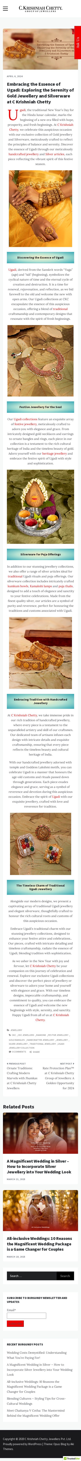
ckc (14, 1035)
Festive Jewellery (58, 1035)
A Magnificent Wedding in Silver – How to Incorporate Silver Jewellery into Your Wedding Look (39, 1166)
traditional (60, 309)
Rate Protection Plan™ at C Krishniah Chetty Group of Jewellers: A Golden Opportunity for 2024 (58, 1078)
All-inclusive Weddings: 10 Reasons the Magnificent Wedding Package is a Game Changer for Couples (39, 1244)
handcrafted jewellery (24, 154)
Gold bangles (17, 1039)
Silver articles (54, 154)
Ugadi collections (25, 419)
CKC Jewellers (26, 1035)
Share (36, 1051)
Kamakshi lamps (41, 586)
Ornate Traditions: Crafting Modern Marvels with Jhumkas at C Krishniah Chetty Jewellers (22, 1078)
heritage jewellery (54, 453)
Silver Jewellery (18, 1043)
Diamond (41, 1035)
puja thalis (66, 586)
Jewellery (16, 1030)
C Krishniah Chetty (24, 715)
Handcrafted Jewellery (40, 1039)
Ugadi (23, 110)
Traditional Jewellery (42, 1043)
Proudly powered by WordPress (22, 1444)
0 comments (19, 1051)
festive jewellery (26, 424)
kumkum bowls (18, 586)
